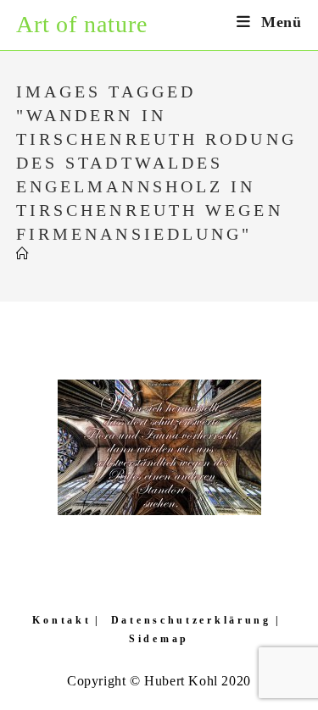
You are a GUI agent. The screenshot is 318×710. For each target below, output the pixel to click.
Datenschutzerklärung (191, 620)
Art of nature (82, 24)
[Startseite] (23, 254)
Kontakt (61, 620)
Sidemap (159, 639)
